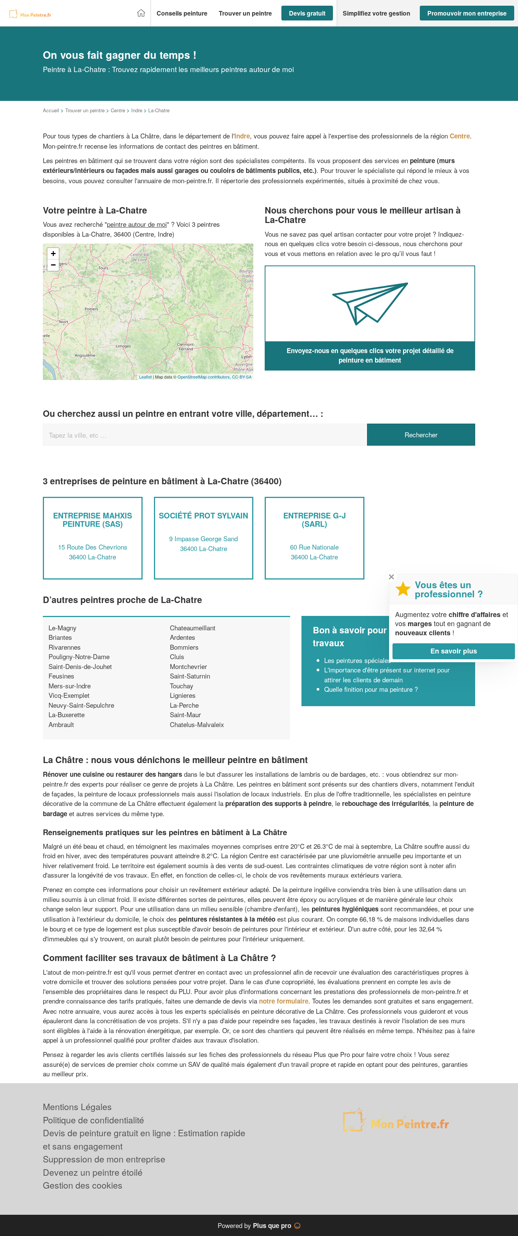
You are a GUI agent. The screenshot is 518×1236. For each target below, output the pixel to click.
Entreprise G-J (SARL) (314, 519)
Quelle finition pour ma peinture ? (371, 689)
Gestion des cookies (82, 1185)
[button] (182, 13)
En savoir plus (453, 651)
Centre (118, 110)
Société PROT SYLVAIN (203, 515)
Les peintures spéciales (357, 660)
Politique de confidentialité (93, 1119)
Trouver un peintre (85, 110)
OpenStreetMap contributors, (204, 377)
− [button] (53, 265)
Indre (136, 110)
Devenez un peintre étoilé (93, 1172)
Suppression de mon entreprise (104, 1159)
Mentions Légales (77, 1106)
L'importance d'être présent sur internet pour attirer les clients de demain (387, 674)
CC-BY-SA (241, 377)
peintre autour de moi (137, 224)
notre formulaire (283, 1000)
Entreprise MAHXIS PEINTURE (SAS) (92, 519)
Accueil (51, 110)
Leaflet (145, 377)
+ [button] (53, 253)
